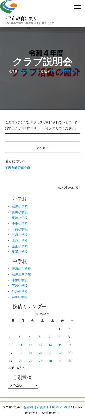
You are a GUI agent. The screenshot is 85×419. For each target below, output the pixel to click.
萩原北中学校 (21, 274)
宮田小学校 (20, 212)
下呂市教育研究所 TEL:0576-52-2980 (45, 407)
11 (20, 345)
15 (60, 345)
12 (30, 345)
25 (20, 361)
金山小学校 (20, 246)
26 (30, 361)
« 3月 (11, 368)
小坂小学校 (20, 223)
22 (60, 353)
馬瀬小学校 (20, 252)
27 (40, 361)
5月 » (20, 368)
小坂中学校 (20, 280)
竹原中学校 (20, 291)
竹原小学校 (20, 235)
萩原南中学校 (21, 269)
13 (40, 345)
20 (40, 353)
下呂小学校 (20, 229)
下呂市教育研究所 (20, 18)
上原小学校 (20, 240)
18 (20, 353)
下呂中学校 (20, 286)
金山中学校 (20, 297)
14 (50, 345)
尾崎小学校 (20, 218)
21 (50, 353)
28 (50, 361)
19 (30, 353)
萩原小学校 (20, 206)
